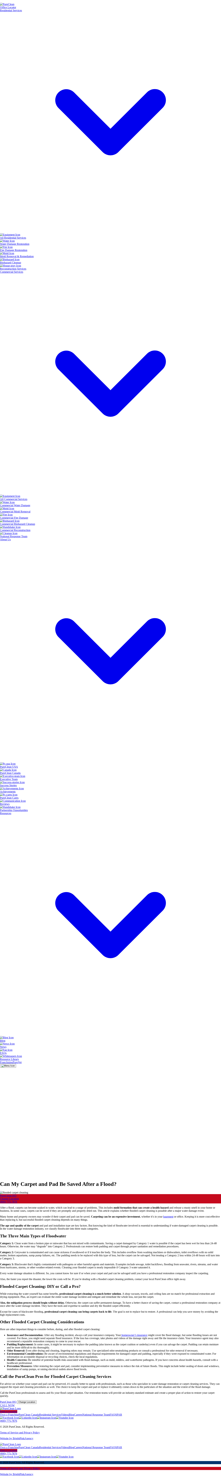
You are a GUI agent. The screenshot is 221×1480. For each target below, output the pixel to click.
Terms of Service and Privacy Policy (20, 1432)
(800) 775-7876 (8, 1201)
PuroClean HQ (8, 1195)
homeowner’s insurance (134, 1335)
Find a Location (8, 1411)
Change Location (9, 1198)
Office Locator (8, 7)
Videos (65, 1414)
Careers (78, 1414)
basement (168, 1216)
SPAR (118, 1414)
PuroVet (17, 1062)
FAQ (112, 1414)
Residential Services (50, 1414)
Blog (71, 1414)
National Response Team (96, 1414)
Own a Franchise (9, 1414)
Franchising (6, 1062)
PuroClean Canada (29, 1414)
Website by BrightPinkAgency (16, 1438)
